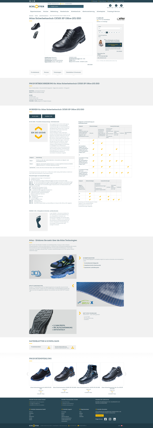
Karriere (30, 419)
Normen (46, 72)
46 (116, 32)
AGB (30, 414)
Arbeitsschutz (75, 11)
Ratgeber (81, 413)
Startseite (31, 15)
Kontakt (30, 418)
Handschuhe (64, 11)
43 (109, 32)
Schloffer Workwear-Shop (66, 419)
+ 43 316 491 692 (66, 3)
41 (104, 32)
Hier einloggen (119, 51)
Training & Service (113, 11)
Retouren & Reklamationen (66, 418)
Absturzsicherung (89, 11)
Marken (62, 414)
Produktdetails (35, 72)
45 (114, 32)
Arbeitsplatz (101, 11)
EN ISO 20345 (35, 116)
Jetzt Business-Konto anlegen (113, 45)
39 (99, 32)
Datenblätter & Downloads (73, 72)
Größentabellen (64, 421)
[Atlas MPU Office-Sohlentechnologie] (35, 35)
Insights (80, 414)
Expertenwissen (35, 11)
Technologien (57, 72)
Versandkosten (106, 19)
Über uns (31, 411)
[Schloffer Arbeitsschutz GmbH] (36, 6)
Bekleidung (54, 11)
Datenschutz (31, 416)
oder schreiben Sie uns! (102, 57)
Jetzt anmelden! (99, 415)
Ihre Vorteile (63, 411)
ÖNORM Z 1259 (48, 116)
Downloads (81, 416)
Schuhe (45, 11)
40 (101, 32)
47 (119, 32)
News (80, 411)
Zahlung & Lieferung (65, 416)
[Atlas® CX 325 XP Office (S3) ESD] (68, 39)
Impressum (31, 413)
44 (111, 32)
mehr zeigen (90, 64)
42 (106, 32)
